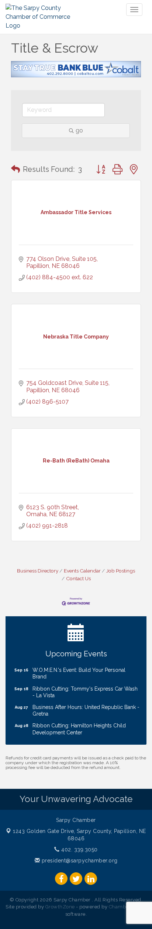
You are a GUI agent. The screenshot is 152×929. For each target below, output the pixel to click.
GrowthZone (60, 907)
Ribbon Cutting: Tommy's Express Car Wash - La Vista (85, 688)
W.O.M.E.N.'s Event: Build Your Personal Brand (78, 670)
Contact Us (78, 578)
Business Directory (37, 571)
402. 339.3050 (79, 849)
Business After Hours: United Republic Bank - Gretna (85, 707)
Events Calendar (82, 571)
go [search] (79, 130)
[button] (15, 169)
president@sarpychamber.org (79, 861)
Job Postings (120, 571)
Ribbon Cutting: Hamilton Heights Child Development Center (79, 725)
